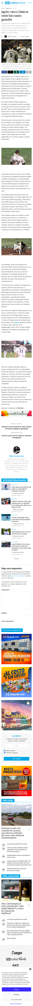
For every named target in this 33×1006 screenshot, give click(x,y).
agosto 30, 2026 (16, 495)
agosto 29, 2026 (16, 511)
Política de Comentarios (18, 576)
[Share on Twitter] (10, 72)
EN (31, 3)
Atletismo (14, 541)
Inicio (2, 8)
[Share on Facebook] (4, 72)
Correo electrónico (8, 621)
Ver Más (16, 558)
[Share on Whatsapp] (16, 72)
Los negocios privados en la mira (17, 844)
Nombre (4, 613)
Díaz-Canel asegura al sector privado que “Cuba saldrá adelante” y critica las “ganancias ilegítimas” (12, 908)
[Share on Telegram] (22, 72)
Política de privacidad (15, 1003)
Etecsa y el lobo (11, 938)
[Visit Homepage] (15, 3)
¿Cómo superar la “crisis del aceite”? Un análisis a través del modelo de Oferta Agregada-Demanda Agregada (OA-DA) (19, 863)
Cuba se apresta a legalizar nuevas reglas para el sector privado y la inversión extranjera (17, 849)
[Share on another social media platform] (29, 72)
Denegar (16, 994)
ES (28, 3)
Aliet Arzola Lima (12, 36)
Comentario (5, 590)
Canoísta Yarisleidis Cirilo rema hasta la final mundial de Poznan (20, 519)
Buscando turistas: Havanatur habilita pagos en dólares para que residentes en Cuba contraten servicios (19, 932)
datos (17, 322)
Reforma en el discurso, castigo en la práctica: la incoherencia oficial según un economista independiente (18, 925)
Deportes (8, 8)
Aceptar (16, 989)
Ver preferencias (16, 999)
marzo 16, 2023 (25, 36)
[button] (30, 969)
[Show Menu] (2, 3)
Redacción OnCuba (19, 493)
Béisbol (15, 8)
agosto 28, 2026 (16, 538)
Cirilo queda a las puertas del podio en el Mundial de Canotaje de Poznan (21, 489)
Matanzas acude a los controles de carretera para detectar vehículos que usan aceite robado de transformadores (12, 833)
